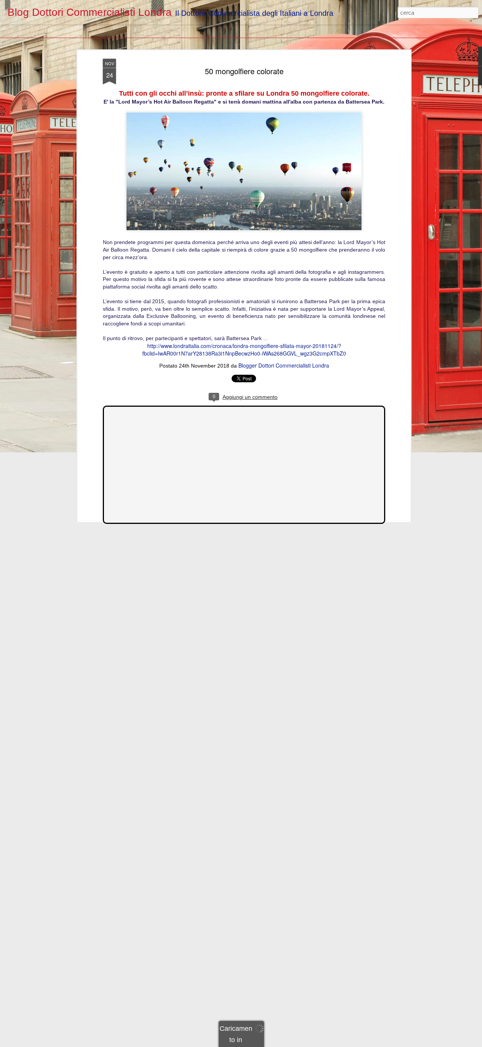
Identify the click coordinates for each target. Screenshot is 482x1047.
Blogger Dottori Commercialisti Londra (283, 365)
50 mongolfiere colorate (244, 71)
